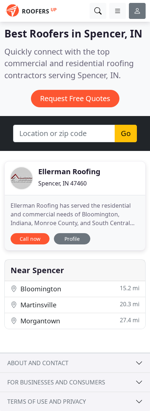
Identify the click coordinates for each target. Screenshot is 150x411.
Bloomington (79, 288)
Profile (72, 238)
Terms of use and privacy (46, 402)
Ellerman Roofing (69, 171)
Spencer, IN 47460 (62, 183)
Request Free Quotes (75, 98)
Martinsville (79, 304)
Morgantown (79, 320)
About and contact (37, 363)
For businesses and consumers (56, 382)
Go (126, 133)
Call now (30, 238)
